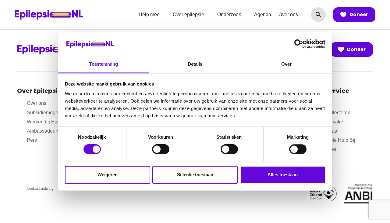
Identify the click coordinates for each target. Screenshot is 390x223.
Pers (32, 140)
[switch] (160, 149)
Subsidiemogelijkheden (52, 112)
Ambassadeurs (43, 130)
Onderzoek (229, 14)
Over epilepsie (188, 14)
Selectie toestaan (195, 174)
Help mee (149, 14)
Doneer (358, 14)
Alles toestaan (283, 174)
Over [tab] (286, 64)
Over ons (288, 14)
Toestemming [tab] (103, 64)
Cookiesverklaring (40, 188)
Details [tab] (195, 64)
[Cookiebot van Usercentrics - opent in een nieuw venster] (298, 44)
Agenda (262, 14)
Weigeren (108, 174)
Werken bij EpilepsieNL (52, 121)
